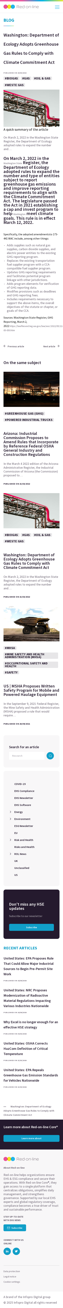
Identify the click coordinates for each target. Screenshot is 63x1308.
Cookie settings (12, 1281)
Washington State (13, 163)
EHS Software (22, 805)
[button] (54, 1298)
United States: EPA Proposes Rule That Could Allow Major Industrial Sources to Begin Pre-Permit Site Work (29, 966)
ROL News (20, 854)
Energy (18, 812)
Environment (22, 819)
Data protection (12, 1271)
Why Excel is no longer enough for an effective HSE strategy (31, 1024)
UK (16, 861)
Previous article (16, 346)
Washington (19, 214)
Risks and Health (24, 847)
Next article (49, 346)
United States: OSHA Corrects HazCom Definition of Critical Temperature (26, 1048)
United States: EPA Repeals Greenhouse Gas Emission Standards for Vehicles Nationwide (31, 1075)
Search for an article (24, 747)
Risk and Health (23, 840)
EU (16, 833)
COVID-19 (20, 784)
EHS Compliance (24, 791)
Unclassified (21, 868)
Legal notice (10, 1276)
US (16, 875)
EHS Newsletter (23, 798)
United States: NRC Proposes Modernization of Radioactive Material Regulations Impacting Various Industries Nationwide (27, 998)
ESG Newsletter (23, 826)
